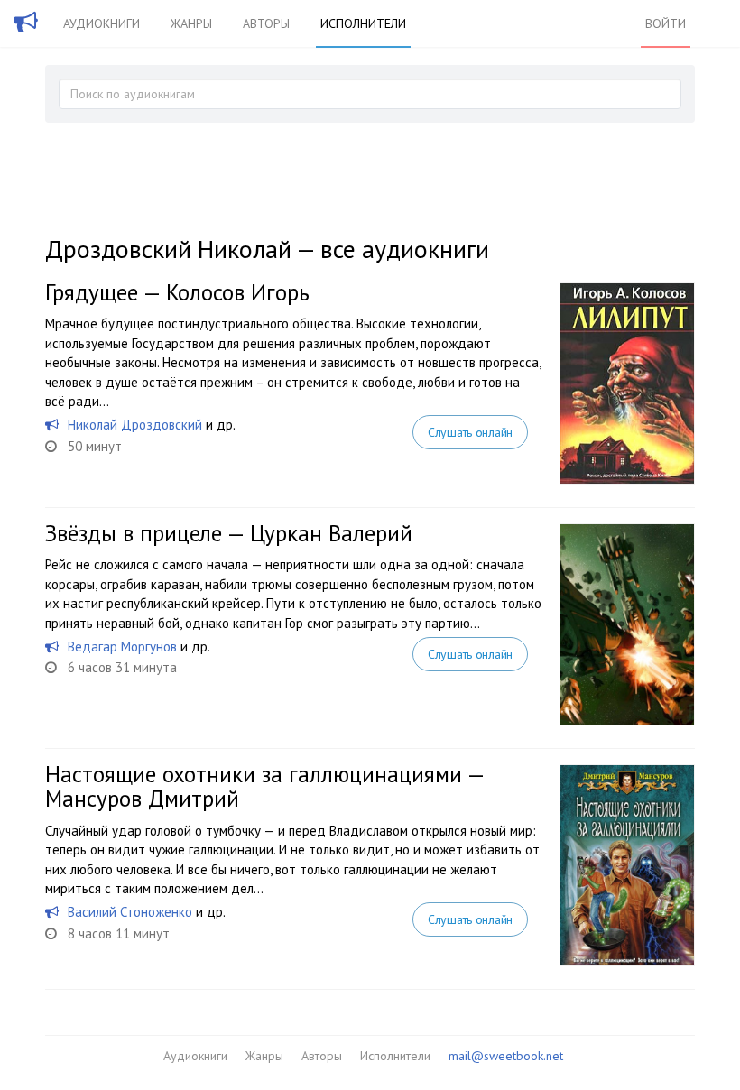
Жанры (191, 23)
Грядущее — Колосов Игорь (177, 292)
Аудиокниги (101, 23)
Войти (665, 23)
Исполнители (363, 23)
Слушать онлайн (470, 432)
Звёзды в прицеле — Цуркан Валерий (228, 533)
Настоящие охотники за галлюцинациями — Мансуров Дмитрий (264, 787)
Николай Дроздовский (135, 424)
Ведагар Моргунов (122, 646)
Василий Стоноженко (130, 911)
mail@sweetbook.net (506, 1056)
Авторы (266, 23)
